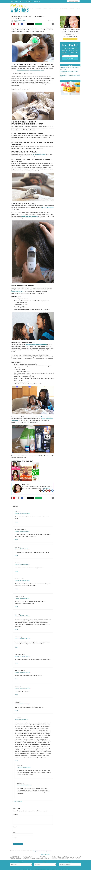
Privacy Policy (37, 1)
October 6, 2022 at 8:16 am (21, 719)
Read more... (47, 488)
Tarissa (16, 512)
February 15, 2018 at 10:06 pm (22, 615)
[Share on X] (30, 24)
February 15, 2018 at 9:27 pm (22, 598)
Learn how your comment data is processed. (41, 851)
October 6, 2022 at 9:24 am (23, 767)
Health (16, 21)
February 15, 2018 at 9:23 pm (22, 580)
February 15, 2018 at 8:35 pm (22, 531)
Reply (16, 522)
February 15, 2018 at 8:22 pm (22, 513)
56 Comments (23, 20)
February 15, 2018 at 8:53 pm (22, 564)
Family (12, 21)
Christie (18, 20)
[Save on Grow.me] (44, 24)
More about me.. (70, 38)
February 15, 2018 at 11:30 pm (22, 688)
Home (12, 1)
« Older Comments (17, 801)
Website (15, 838)
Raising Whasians (19, 8)
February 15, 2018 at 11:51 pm (22, 704)
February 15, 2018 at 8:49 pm (22, 548)
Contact (22, 1)
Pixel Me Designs (59, 869)
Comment (15, 814)
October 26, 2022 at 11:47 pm (24, 785)
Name (14, 826)
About (16, 1)
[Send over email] (38, 24)
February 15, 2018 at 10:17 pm (22, 638)
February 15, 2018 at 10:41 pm (22, 656)
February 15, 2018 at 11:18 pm (22, 672)
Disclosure (29, 1)
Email (14, 832)
